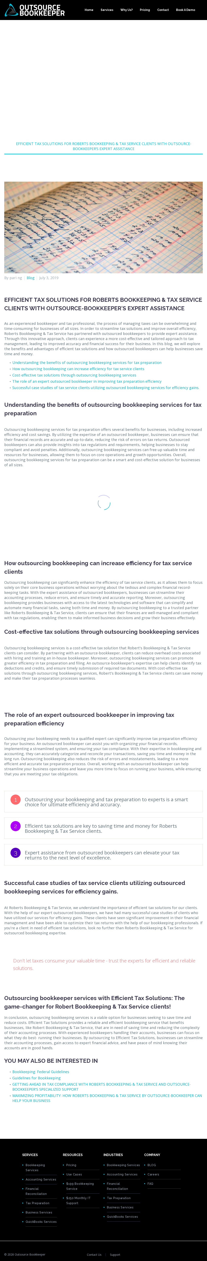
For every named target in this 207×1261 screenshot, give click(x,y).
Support (115, 1254)
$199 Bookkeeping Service (80, 1186)
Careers (153, 1174)
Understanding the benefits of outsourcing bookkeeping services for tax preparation (87, 362)
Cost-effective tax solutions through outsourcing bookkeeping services (74, 375)
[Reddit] (38, 1118)
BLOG (152, 1165)
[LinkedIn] (32, 1118)
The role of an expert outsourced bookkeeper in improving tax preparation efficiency (87, 381)
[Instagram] (201, 1254)
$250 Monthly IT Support (78, 1200)
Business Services (39, 1212)
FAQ (150, 1183)
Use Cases (74, 1174)
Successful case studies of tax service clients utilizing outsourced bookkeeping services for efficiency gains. (105, 387)
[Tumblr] (25, 1118)
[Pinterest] (19, 1118)
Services (107, 10)
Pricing (145, 10)
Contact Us (94, 1254)
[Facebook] (6, 1118)
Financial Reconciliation (36, 1191)
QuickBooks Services (41, 1221)
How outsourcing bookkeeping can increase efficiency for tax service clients (78, 368)
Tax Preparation (38, 1203)
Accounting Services (41, 1179)
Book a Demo (185, 10)
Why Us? (126, 10)
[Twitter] (13, 1118)
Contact (163, 10)
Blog (31, 277)
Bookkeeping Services (35, 1168)
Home (89, 10)
